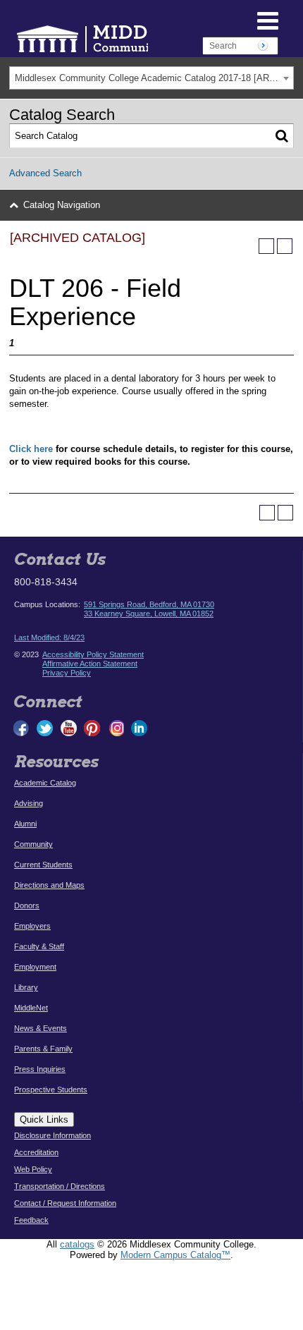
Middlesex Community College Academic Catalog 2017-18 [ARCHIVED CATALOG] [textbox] (154, 78)
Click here (31, 449)
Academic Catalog (45, 783)
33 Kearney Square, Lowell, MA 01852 (149, 613)
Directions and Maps (49, 885)
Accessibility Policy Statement (93, 654)
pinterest (92, 728)
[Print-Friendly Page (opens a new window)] (266, 246)
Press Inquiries (40, 1069)
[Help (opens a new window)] (284, 246)
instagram (115, 728)
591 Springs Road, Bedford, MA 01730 (149, 604)
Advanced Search (45, 173)
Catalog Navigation (61, 205)
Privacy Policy (66, 673)
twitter (45, 728)
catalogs (77, 1244)
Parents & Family (43, 1048)
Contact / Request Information (65, 1203)
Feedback (31, 1220)
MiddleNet (31, 1007)
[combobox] (151, 78)
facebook (21, 728)
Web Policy (33, 1169)
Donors (26, 905)
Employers (32, 926)
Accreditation (36, 1152)
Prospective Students (50, 1089)
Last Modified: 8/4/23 (49, 637)
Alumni (25, 823)
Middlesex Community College (127, 38)
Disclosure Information (52, 1135)
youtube (69, 728)
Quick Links (44, 1119)
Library (26, 987)
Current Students (43, 864)
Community (33, 844)
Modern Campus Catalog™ (175, 1255)
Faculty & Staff (39, 946)
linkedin (138, 728)
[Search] (282, 136)
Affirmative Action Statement (89, 663)
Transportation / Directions (59, 1186)
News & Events (40, 1028)
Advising (28, 803)
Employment (35, 967)
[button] (229, 20)
